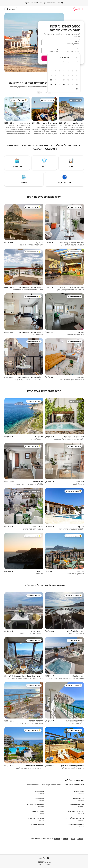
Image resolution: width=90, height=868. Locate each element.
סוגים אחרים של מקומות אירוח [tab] (74, 785)
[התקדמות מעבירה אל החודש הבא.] (51, 57)
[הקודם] (49, 92)
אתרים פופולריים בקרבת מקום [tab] (51, 785)
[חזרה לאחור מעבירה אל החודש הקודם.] (76, 57)
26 (64, 84)
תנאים (41, 864)
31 (72, 89)
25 (68, 84)
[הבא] (39, 92)
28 (55, 84)
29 (51, 84)
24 (72, 84)
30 (77, 89)
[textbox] (71, 51)
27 (59, 84)
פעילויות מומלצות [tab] (33, 785)
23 (77, 84)
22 (51, 80)
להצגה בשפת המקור (31, 3)
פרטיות (47, 864)
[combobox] (61, 43)
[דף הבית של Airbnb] (78, 9)
